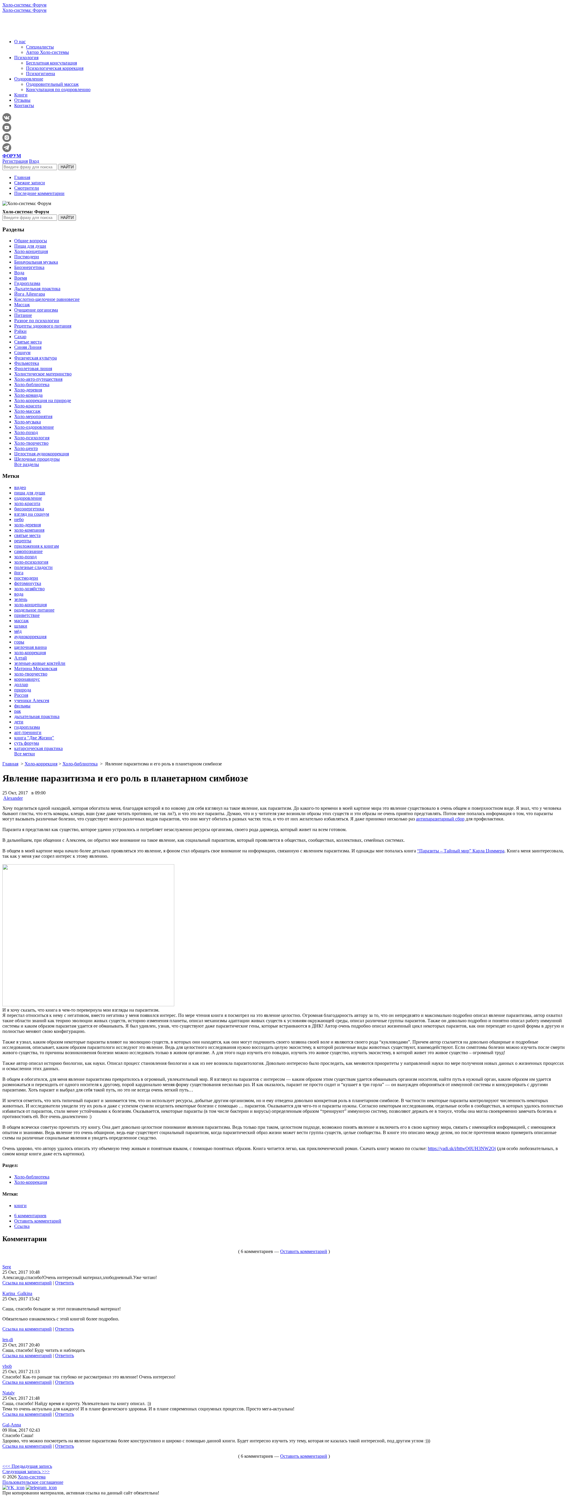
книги (20, 1205)
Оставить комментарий (37, 1220)
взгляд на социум (31, 514)
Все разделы (26, 464)
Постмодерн (26, 256)
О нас (20, 41)
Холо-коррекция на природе (42, 400)
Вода (19, 272)
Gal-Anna (11, 1424)
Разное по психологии (36, 320)
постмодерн (26, 578)
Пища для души (30, 246)
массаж (21, 620)
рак (17, 711)
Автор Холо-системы (47, 52)
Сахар (20, 336)
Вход (34, 161)
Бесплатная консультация (51, 62)
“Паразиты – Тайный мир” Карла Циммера (460, 850)
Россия (21, 695)
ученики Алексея (31, 700)
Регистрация (15, 161)
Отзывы (22, 100)
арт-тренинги (27, 732)
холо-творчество (30, 673)
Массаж (22, 304)
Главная (22, 177)
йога (18, 572)
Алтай (20, 657)
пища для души (29, 492)
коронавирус (27, 679)
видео (20, 487)
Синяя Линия (27, 347)
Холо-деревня (28, 389)
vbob (7, 1366)
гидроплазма (27, 727)
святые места (27, 535)
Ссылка (22, 1226)
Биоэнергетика (29, 267)
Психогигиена (40, 73)
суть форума (26, 743)
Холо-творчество (31, 443)
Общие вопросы (30, 240)
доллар (21, 684)
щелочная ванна (30, 647)
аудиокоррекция (30, 636)
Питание (23, 315)
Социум (22, 352)
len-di (7, 1339)
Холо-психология (31, 437)
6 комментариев (30, 1215)
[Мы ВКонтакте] (13, 1487)
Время (20, 277)
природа (22, 689)
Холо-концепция (31, 251)
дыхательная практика (36, 716)
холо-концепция (30, 604)
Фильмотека (26, 363)
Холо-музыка (27, 421)
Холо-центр (26, 448)
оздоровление (28, 498)
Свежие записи (29, 182)
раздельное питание (34, 609)
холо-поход (25, 556)
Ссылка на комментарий (27, 1282)
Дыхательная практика (37, 288)
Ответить (64, 1282)
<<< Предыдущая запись (27, 1466)
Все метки (24, 753)
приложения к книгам (36, 546)
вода (18, 593)
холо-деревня (27, 524)
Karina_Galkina (17, 1293)
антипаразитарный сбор (440, 818)
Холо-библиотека (31, 384)
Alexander (13, 798)
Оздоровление (28, 78)
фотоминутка (27, 583)
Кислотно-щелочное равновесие (47, 299)
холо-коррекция (30, 652)
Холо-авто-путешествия (38, 379)
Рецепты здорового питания (42, 325)
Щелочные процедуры (37, 459)
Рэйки (20, 331)
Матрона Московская (35, 668)
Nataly (8, 1392)
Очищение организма (36, 309)
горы (19, 641)
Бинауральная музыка (36, 262)
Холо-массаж (27, 411)
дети (18, 721)
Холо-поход (26, 432)
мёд (18, 631)
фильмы (22, 705)
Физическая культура (35, 357)
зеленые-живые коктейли (39, 663)
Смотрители (26, 188)
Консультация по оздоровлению (58, 89)
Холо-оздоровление (34, 427)
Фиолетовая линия (33, 368)
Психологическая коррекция (54, 68)
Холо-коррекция (41, 763)
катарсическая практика (38, 748)
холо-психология (31, 562)
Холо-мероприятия (33, 416)
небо (19, 519)
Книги (21, 94)
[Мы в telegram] (41, 1487)
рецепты (22, 540)
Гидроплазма (27, 283)
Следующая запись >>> (26, 1471)
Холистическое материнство (43, 373)
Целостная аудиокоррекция (41, 453)
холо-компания (29, 530)
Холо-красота (27, 405)
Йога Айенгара (29, 293)
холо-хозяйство (29, 588)
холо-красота (27, 503)
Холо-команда (28, 395)
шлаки (20, 625)
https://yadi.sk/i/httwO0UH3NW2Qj (462, 1148)
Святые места (28, 341)
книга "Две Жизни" (34, 737)
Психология (26, 57)
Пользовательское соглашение (32, 1482)
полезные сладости (33, 567)
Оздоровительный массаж (52, 84)
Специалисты (40, 46)
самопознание (28, 551)
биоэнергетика (29, 508)
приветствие (27, 615)
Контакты (24, 105)
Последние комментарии (39, 193)
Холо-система (32, 1476)
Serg (6, 1266)
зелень (20, 599)
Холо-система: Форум (24, 4)
